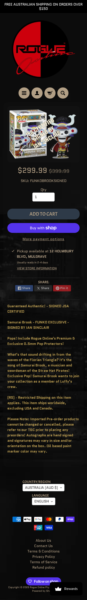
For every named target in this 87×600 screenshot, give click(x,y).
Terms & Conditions (43, 551)
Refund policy (43, 567)
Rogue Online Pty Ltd (42, 587)
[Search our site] (62, 93)
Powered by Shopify (43, 591)
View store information (37, 268)
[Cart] (50, 93)
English (41, 501)
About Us (43, 540)
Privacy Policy (43, 556)
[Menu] (24, 93)
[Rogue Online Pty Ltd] (43, 50)
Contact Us (43, 545)
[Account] (37, 93)
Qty (43, 189)
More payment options (43, 239)
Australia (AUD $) (41, 487)
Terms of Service (43, 562)
